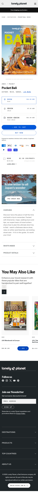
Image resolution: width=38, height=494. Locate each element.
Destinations (11, 17)
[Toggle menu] (35, 4)
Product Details (10, 253)
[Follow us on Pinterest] (18, 381)
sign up (8, 407)
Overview (7, 210)
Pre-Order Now (13, 199)
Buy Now (19, 133)
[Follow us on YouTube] (14, 381)
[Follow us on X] (11, 381)
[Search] (3, 4)
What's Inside (9, 246)
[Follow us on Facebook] (3, 381)
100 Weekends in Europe (11, 340)
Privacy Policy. (20, 413)
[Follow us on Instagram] (7, 381)
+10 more (27, 92)
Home (3, 17)
